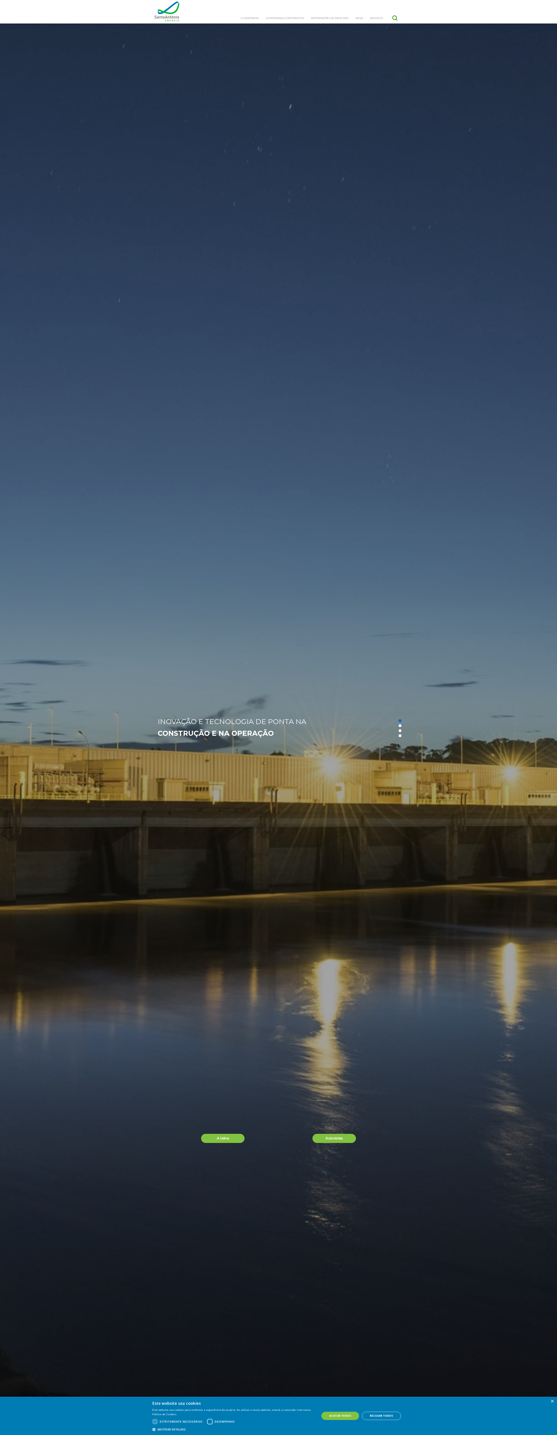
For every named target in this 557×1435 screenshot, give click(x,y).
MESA (359, 18)
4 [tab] (400, 735)
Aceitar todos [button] (340, 1416)
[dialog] (278, 1416)
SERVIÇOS (376, 18)
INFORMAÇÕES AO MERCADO (330, 18)
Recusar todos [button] (381, 1416)
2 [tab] (400, 725)
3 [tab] (400, 730)
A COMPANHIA (250, 18)
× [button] (552, 1401)
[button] (233, 1429)
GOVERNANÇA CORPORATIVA (285, 18)
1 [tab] (400, 720)
